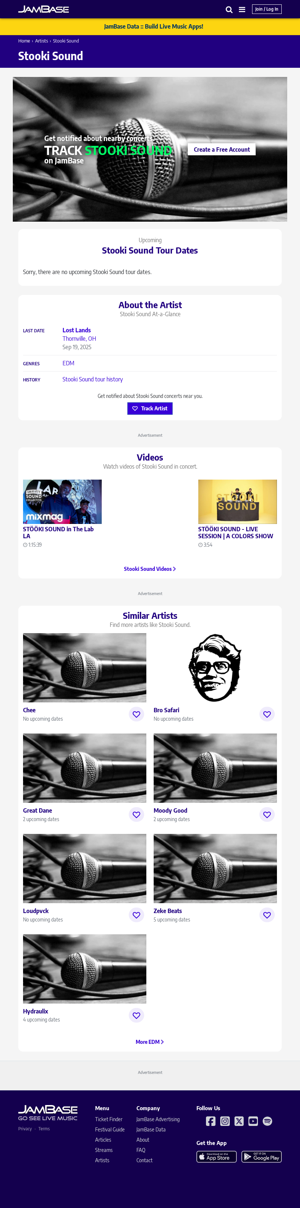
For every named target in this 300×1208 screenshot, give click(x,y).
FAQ (140, 1150)
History (31, 380)
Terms (44, 1128)
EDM (68, 363)
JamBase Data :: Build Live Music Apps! (153, 26)
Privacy (25, 1128)
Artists (41, 41)
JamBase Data (151, 1129)
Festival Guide (110, 1129)
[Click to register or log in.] (136, 714)
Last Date (34, 331)
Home (24, 41)
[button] (229, 9)
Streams (104, 1150)
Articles (103, 1140)
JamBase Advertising (158, 1119)
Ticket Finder (109, 1119)
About (142, 1140)
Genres (31, 364)
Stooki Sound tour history (93, 379)
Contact (144, 1160)
